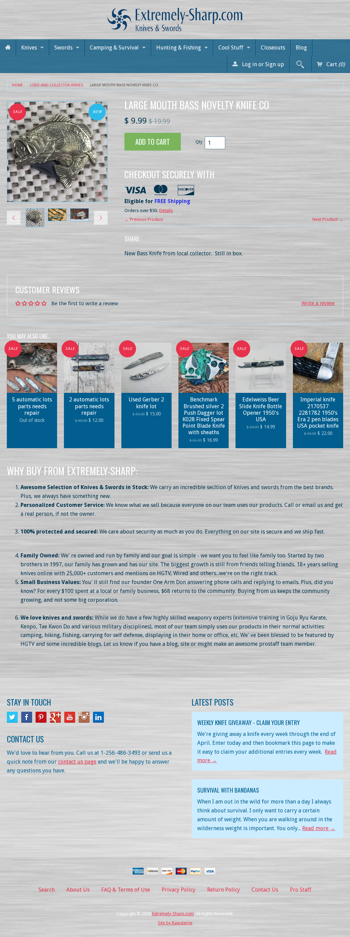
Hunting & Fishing (178, 47)
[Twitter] (12, 717)
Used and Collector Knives (56, 85)
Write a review (318, 303)
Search (47, 889)
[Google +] (55, 717)
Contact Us (265, 889)
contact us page (77, 761)
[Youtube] (69, 717)
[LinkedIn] (98, 717)
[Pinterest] (41, 717)
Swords (63, 47)
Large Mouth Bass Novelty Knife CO (124, 85)
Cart (335, 64)
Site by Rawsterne (175, 922)
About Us (78, 889)
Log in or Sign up (262, 64)
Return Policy (223, 889)
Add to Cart (152, 142)
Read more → (318, 828)
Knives (29, 47)
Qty (199, 141)
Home (17, 85)
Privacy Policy (179, 889)
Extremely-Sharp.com (173, 913)
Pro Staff (300, 889)
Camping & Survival (114, 47)
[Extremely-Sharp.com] (175, 17)
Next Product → (327, 219)
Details (166, 210)
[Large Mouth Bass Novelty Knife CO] (35, 217)
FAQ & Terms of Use (125, 889)
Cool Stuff (230, 47)
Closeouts (273, 47)
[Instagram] (84, 717)
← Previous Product (143, 219)
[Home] (8, 47)
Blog (301, 47)
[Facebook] (26, 717)
